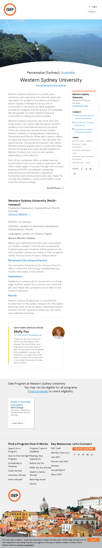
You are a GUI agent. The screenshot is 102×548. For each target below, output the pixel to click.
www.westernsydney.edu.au (51, 85)
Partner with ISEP (59, 461)
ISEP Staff (56, 448)
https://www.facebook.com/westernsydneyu (84, 116)
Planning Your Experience (36, 457)
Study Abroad (15, 470)
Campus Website (18, 214)
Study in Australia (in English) (20, 403)
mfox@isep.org (35, 335)
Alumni (33, 483)
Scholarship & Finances (15, 465)
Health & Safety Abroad (37, 473)
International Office (80, 106)
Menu (93, 12)
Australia (68, 72)
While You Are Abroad (40, 467)
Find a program (38, 391)
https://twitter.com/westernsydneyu (84, 123)
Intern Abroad (15, 479)
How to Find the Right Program (19, 457)
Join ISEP (55, 457)
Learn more (18, 424)
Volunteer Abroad (17, 475)
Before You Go (37, 463)
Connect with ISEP (84, 448)
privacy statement (25, 545)
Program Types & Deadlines (38, 450)
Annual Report (58, 470)
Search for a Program (14, 450)
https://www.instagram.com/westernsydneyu (84, 130)
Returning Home (38, 479)
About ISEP (56, 474)
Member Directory (60, 452)
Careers (55, 465)
